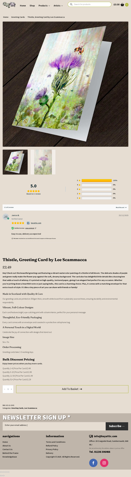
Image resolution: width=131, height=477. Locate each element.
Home (23, 5)
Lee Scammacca (30, 408)
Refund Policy (52, 445)
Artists (57, 5)
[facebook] (93, 463)
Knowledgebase (10, 456)
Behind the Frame (10, 453)
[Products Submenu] (50, 5)
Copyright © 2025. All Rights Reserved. (63, 456)
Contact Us (7, 449)
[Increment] (11, 389)
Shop (32, 5)
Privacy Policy (52, 449)
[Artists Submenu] (62, 5)
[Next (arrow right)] (3, 475)
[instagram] (104, 463)
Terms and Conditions (55, 442)
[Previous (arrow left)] (1, 475)
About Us (7, 445)
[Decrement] (4, 389)
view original (29, 228)
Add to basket (70, 389)
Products (43, 5)
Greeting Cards (18, 17)
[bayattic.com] (28, 223)
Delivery (49, 453)
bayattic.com (36, 223)
